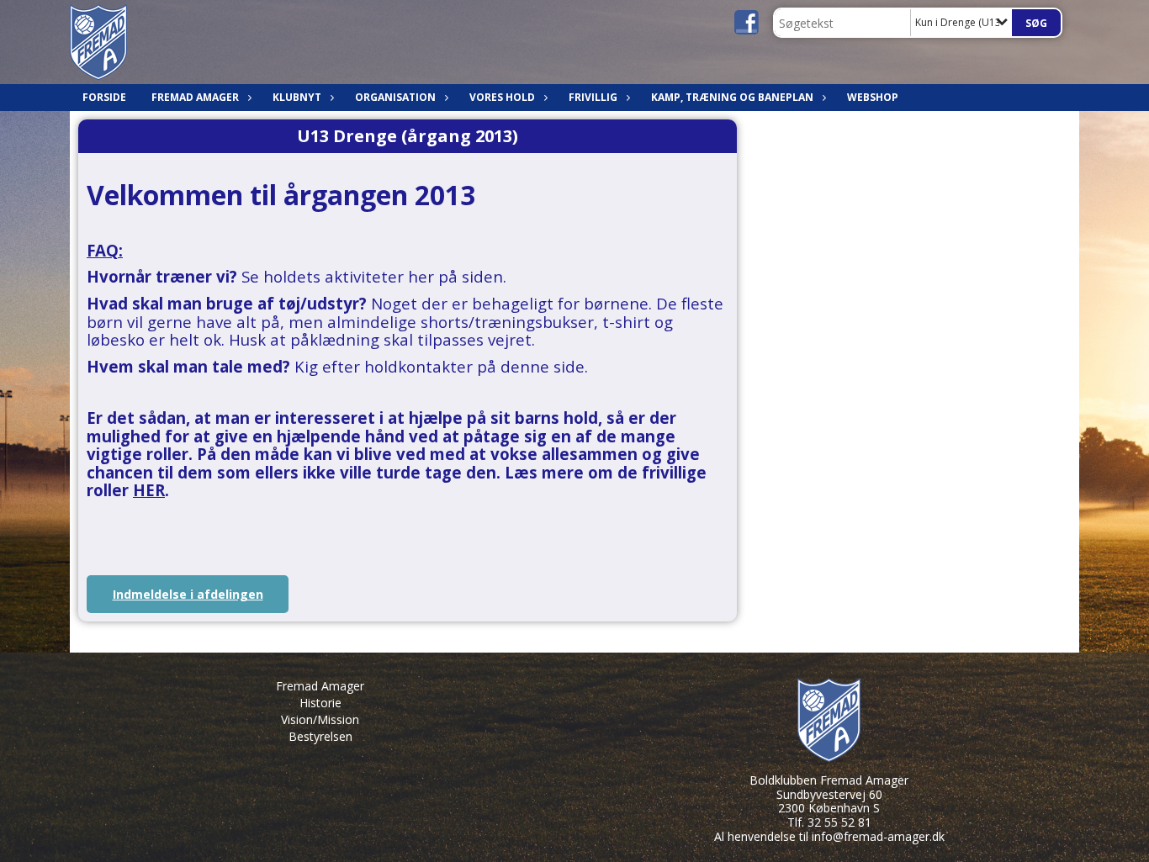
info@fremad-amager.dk (878, 836)
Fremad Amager (320, 686)
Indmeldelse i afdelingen (188, 594)
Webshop (872, 97)
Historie (320, 703)
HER (149, 489)
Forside (104, 97)
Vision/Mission (320, 719)
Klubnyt (297, 97)
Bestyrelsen (320, 736)
